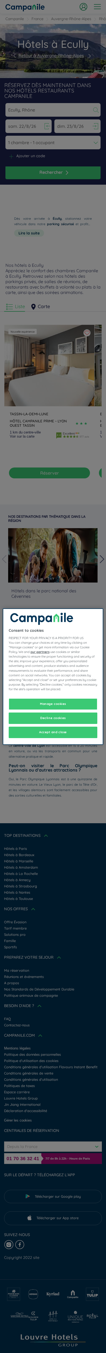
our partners (39, 652)
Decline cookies (53, 718)
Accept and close (53, 732)
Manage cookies (53, 704)
